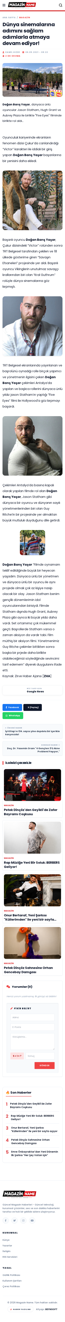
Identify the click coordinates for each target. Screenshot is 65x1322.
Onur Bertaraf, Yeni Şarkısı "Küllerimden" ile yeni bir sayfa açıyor (34, 1129)
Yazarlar (7, 1245)
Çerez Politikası (11, 1286)
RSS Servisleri (10, 1256)
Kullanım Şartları (12, 1280)
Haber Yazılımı (22, 1309)
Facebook (13, 707)
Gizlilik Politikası (11, 1275)
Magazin (24, 17)
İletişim (6, 1251)
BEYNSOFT (51, 1309)
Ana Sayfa (9, 17)
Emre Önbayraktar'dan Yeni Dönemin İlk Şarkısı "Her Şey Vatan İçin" (34, 1153)
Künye (6, 1240)
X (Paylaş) (33, 707)
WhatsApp (14, 715)
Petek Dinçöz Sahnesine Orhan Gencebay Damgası (30, 1141)
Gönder (45, 1065)
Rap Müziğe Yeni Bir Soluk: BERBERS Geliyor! (32, 1117)
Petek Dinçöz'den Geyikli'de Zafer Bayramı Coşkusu (31, 1105)
